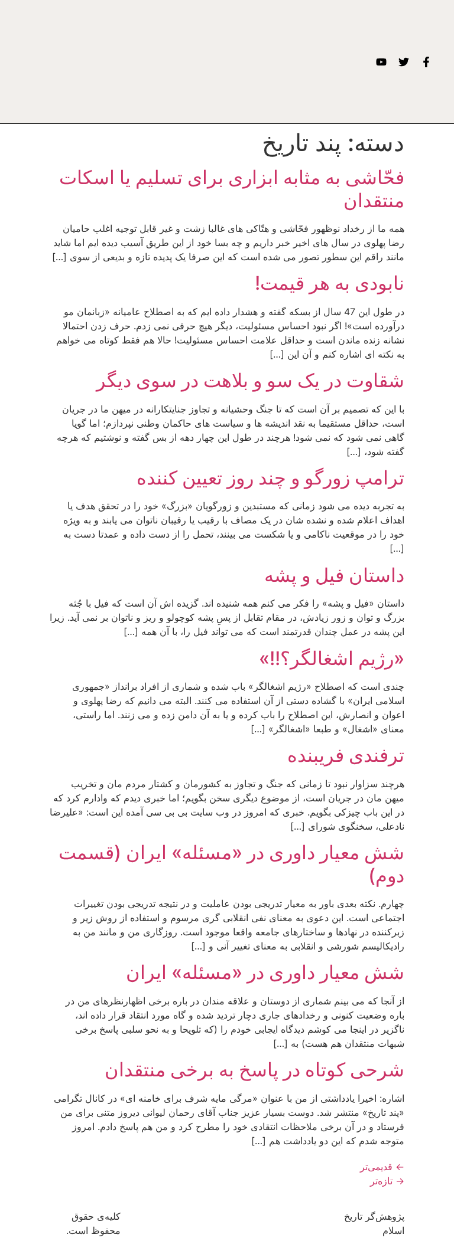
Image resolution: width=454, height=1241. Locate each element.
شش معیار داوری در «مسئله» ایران (265, 972)
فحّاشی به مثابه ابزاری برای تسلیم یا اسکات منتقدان (231, 188)
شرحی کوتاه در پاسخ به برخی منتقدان (254, 1069)
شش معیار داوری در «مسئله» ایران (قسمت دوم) (231, 863)
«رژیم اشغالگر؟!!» (331, 658)
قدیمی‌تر (382, 1167)
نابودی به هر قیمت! (329, 282)
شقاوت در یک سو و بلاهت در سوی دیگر (250, 380)
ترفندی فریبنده (345, 755)
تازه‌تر (387, 1181)
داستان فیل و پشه (334, 575)
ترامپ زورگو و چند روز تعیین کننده (270, 477)
